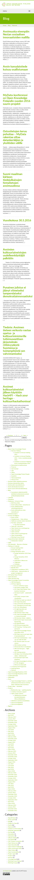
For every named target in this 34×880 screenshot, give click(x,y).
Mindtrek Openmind (13, 830)
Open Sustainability (16, 535)
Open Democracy (13, 843)
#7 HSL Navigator (19, 663)
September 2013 (12, 780)
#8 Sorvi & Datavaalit (20, 664)
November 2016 (12, 722)
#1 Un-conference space (21, 585)
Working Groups (12, 862)
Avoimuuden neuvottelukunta (16, 485)
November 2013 (12, 776)
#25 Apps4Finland (19, 623)
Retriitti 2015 (15, 567)
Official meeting (12, 837)
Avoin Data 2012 (16, 549)
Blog (9, 25)
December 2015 (12, 738)
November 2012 (12, 796)
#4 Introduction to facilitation (22, 646)
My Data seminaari (16, 566)
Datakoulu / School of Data (15, 501)
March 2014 (11, 771)
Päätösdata (11, 677)
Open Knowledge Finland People (20, 474)
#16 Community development (22, 603)
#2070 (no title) (15, 503)
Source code (8, 870)
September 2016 (12, 726)
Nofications (11, 836)
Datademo (11, 499)
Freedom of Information (14, 828)
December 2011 (12, 808)
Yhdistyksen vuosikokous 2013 (19, 569)
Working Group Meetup (14, 861)
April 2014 (11, 769)
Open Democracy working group (20, 528)
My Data (10, 832)
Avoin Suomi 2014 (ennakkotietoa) (17, 488)
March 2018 (11, 713)
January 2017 (12, 719)
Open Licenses (15, 531)
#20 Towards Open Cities (21, 612)
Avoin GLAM (14, 517)
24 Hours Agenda (16, 584)
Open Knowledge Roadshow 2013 (17, 672)
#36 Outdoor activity (20, 645)
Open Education (15, 530)
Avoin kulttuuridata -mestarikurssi (20, 504)
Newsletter (11, 834)
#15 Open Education (20, 601)
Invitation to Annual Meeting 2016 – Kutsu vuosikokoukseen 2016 (23, 458)
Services (10, 857)
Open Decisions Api (13, 578)
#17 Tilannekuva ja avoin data (22, 605)
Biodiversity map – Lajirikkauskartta (21, 690)
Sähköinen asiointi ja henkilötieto (20, 700)
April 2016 (11, 733)
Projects (10, 688)
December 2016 (12, 720)
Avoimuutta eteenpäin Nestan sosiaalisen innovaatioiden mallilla (16, 34)
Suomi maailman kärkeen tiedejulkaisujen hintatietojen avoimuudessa (12, 180)
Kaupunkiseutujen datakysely (16, 539)
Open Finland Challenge (14, 846)
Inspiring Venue (15, 668)
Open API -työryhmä (17, 526)
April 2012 (11, 801)
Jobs (12, 470)
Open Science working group (19, 533)
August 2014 (11, 762)
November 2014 (12, 756)
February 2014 (12, 772)
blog (9, 821)
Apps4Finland (12, 818)
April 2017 (11, 715)
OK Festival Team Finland (15, 575)
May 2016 (11, 731)
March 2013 (11, 789)
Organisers (17, 562)
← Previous (9, 435)
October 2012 (12, 798)
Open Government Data (14, 848)
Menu (5, 11)
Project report (12, 853)
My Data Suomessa (19, 524)
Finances (13, 467)
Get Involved (14, 468)
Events (10, 825)
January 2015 (12, 753)
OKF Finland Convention (15, 841)
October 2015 (12, 740)
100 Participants (15, 582)
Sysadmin (14, 476)
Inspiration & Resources (20, 560)
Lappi (9, 542)
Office (13, 472)
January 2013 (12, 792)
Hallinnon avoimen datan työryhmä (21, 521)
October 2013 (12, 778)
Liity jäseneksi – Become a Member (17, 544)
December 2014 (12, 754)
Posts (9, 679)
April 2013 (11, 787)
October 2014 (12, 758)
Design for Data (12, 823)
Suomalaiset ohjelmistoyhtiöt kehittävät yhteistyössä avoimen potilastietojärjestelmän (20, 494)
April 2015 (11, 747)
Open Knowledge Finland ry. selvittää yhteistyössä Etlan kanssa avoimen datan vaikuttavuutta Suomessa (21, 682)
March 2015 (11, 749)
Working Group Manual (17, 537)
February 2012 (12, 805)
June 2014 (11, 765)
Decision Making (15, 450)
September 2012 (12, 799)
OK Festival (11, 839)
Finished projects (13, 513)
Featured (14, 25)
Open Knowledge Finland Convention (18, 580)
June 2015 (11, 744)
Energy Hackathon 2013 (18, 551)
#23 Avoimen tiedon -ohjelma (22, 618)
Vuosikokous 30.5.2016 (17, 220)
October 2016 (12, 724)
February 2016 (12, 736)
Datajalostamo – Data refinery (19, 519)
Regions (10, 706)
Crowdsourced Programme (18, 666)
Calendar (10, 497)
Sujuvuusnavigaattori (17, 702)
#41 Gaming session (19, 652)
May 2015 (11, 746)
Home (4, 25)
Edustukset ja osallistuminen (19, 465)
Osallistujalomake (13, 675)
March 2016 (11, 735)
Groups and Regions (13, 515)
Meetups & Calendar (13, 546)
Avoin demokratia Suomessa (16, 486)
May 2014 (11, 767)
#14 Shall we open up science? (22, 600)
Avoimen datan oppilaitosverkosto (17, 481)
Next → (25, 435)
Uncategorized (12, 859)
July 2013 (10, 783)
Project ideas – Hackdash (15, 686)
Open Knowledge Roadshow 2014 (17, 673)
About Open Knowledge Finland (17, 449)
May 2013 (11, 785)
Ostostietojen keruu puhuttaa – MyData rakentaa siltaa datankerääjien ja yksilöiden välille (15, 137)
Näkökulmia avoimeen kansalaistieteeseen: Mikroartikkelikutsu (20, 697)
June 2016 (11, 729)
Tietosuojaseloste (16, 477)
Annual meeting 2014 (17, 548)
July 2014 (10, 763)
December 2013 (12, 774)
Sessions (13, 670)
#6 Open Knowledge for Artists (23, 661)
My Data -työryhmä (16, 522)
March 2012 (11, 803)
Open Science (12, 850)
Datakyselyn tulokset (17, 540)
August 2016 (11, 727)
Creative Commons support (18, 691)
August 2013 (11, 781)
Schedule (16, 564)
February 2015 (12, 751)
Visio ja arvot (15, 479)
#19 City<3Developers (20, 607)
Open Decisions (12, 576)
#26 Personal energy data (21, 625)
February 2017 (12, 717)
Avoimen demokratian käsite (16, 483)
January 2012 (12, 807)
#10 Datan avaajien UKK (21, 587)
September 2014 (12, 760)
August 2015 (11, 742)
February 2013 (12, 790)
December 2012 (12, 794)
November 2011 (12, 810)
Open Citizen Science (17, 693)
